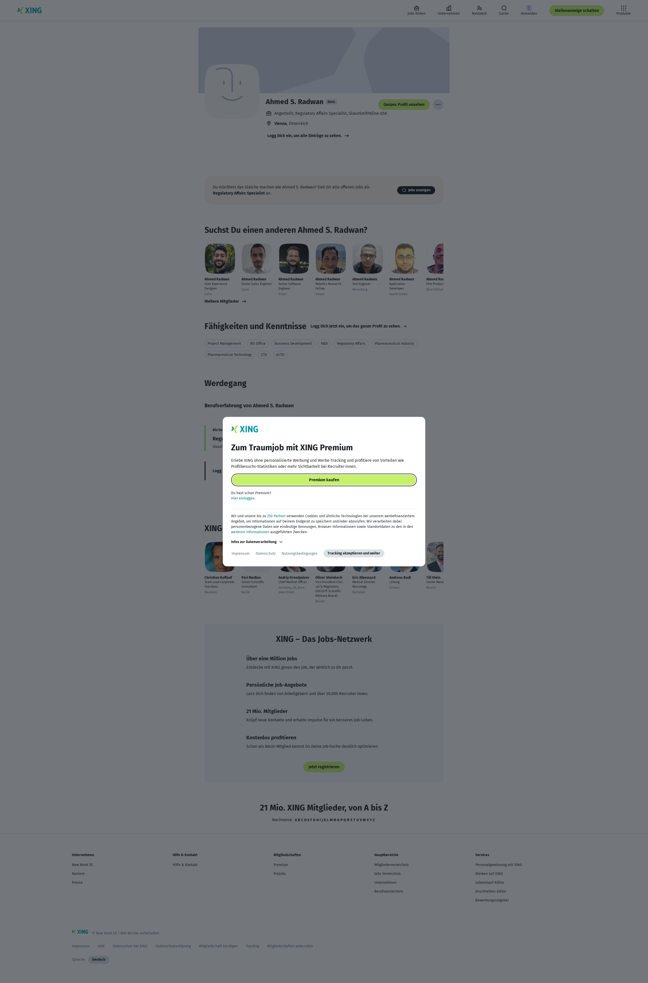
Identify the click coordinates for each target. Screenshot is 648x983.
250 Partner (276, 516)
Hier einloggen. (243, 498)
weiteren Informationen (250, 532)
